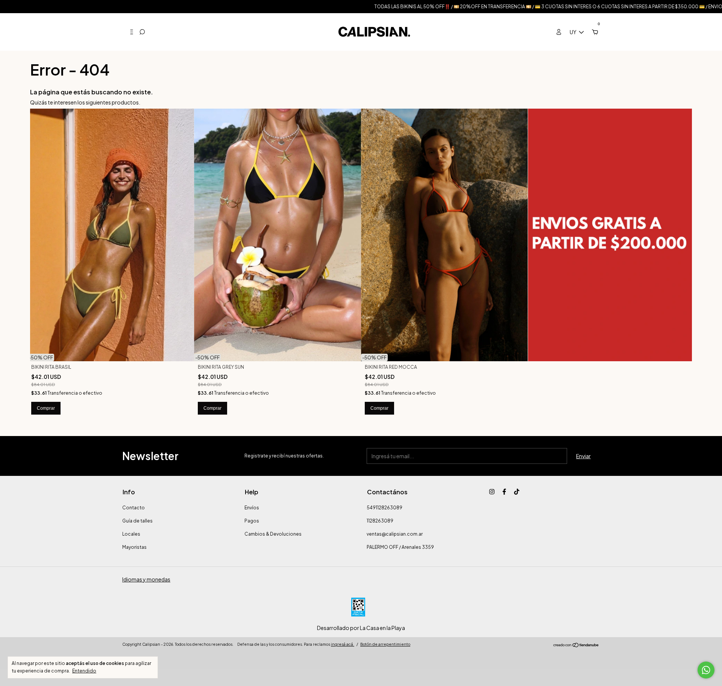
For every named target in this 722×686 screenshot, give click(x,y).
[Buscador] (142, 32)
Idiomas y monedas (146, 579)
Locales (131, 534)
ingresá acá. (342, 644)
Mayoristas (134, 547)
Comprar (46, 408)
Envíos (251, 507)
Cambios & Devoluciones (273, 534)
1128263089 (380, 521)
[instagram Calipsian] (492, 492)
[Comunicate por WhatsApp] (706, 670)
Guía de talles (137, 521)
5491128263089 (384, 507)
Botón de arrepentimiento (385, 644)
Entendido (84, 671)
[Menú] (128, 32)
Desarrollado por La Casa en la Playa (361, 627)
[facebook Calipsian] (504, 492)
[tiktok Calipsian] (517, 492)
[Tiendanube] (576, 645)
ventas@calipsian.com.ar (395, 534)
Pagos (251, 521)
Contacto (133, 507)
